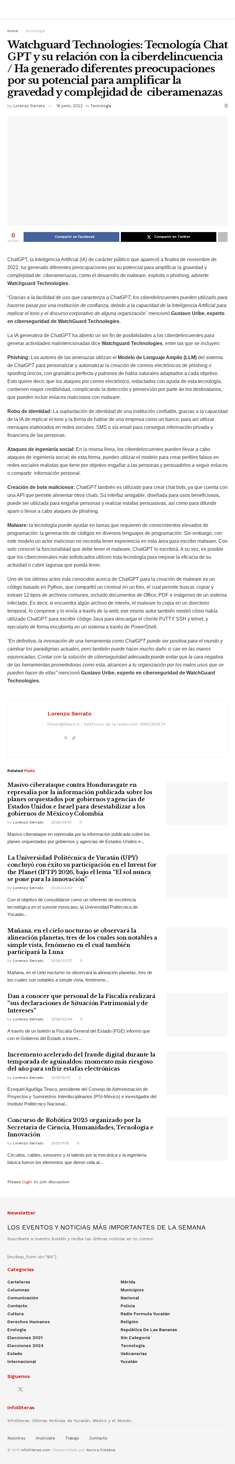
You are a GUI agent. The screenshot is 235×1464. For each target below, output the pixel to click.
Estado (14, 1353)
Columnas (18, 1289)
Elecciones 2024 (25, 1345)
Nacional (130, 1297)
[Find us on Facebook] (9, 1389)
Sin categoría (135, 1337)
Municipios (132, 1289)
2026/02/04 (61, 1019)
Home (12, 31)
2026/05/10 (61, 822)
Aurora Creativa (101, 1450)
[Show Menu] (10, 9)
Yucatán (129, 1361)
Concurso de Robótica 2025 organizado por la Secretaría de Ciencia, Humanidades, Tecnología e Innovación (80, 1127)
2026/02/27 (61, 961)
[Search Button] (225, 9)
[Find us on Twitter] (20, 1389)
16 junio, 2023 (69, 105)
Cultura (15, 1313)
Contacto (17, 1305)
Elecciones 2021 (25, 1337)
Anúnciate (45, 1438)
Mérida (128, 1281)
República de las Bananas (149, 1329)
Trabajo (72, 1438)
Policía (128, 1305)
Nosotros (16, 1438)
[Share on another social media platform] (223, 237)
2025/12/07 (60, 1077)
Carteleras (18, 1281)
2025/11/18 (59, 1143)
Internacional (21, 1361)
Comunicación (22, 1297)
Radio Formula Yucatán (145, 1313)
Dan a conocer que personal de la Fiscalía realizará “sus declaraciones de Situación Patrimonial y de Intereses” (81, 1003)
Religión (129, 1321)
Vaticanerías (134, 1353)
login (27, 1181)
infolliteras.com (35, 1450)
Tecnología (35, 31)
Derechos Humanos (28, 1321)
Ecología (16, 1329)
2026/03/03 (61, 888)
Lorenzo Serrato (29, 105)
